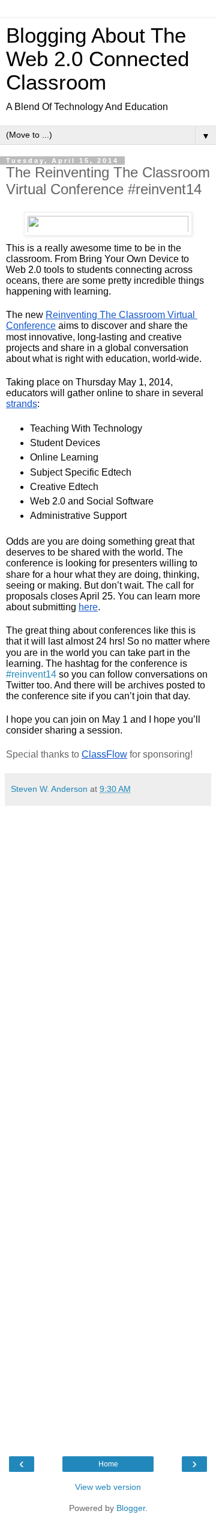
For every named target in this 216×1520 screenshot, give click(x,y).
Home (108, 1464)
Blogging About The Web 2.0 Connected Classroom (97, 59)
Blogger (130, 1508)
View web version (108, 1487)
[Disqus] (108, 962)
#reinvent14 (31, 674)
